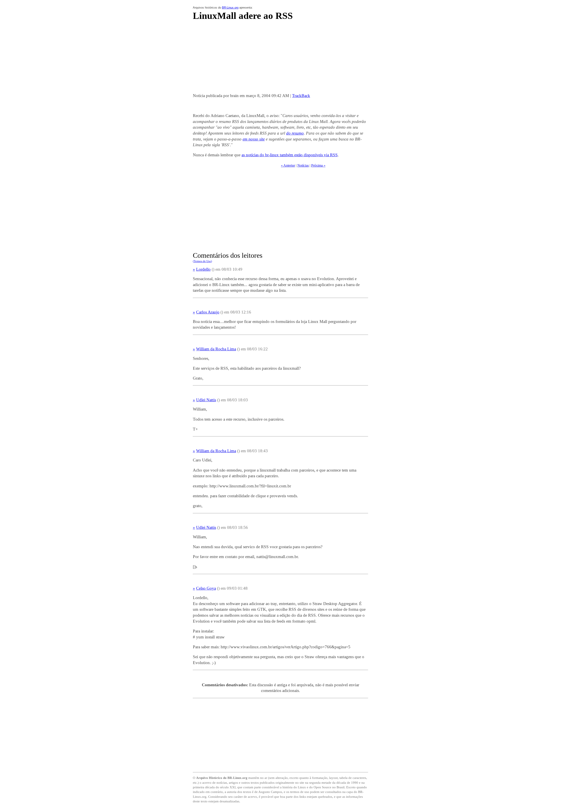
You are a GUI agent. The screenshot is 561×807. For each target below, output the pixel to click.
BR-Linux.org (230, 7)
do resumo (295, 133)
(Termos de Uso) (202, 261)
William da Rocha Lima (216, 349)
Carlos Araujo (207, 312)
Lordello (203, 269)
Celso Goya (206, 588)
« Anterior (288, 165)
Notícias (303, 165)
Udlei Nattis (206, 400)
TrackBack (301, 95)
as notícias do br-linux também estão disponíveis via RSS (289, 155)
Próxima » (318, 165)
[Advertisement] (280, 58)
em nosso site (254, 139)
